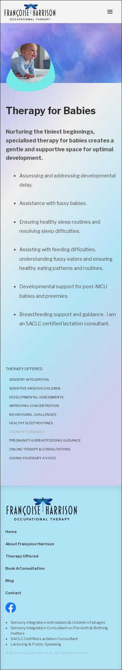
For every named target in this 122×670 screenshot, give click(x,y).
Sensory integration (29, 379)
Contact (13, 592)
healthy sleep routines (31, 423)
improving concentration (34, 406)
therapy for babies (27, 432)
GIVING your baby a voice (32, 458)
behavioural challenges (32, 414)
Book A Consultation (25, 568)
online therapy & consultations (39, 449)
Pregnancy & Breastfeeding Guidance (45, 440)
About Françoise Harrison (29, 544)
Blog (9, 580)
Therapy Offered (21, 556)
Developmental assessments (36, 397)
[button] (110, 12)
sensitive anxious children (34, 388)
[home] (30, 11)
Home (11, 531)
